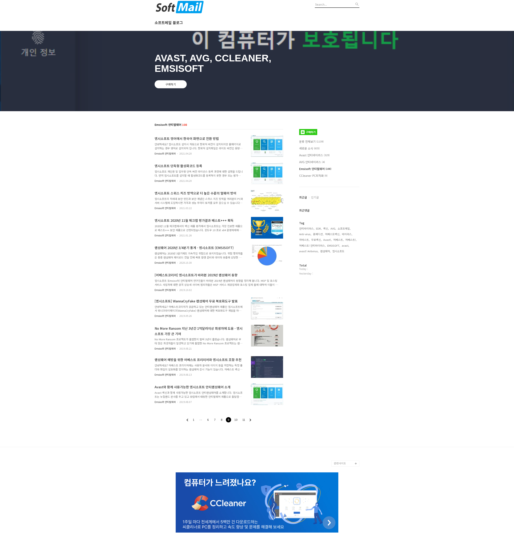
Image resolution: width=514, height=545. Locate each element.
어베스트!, (351, 240)
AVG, (333, 228)
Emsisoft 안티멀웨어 (165, 153)
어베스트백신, (332, 234)
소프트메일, (344, 228)
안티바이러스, (306, 228)
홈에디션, (318, 234)
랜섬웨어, (325, 251)
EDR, (319, 228)
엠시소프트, (338, 251)
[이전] (187, 420)
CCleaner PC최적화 (313, 176)
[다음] (250, 420)
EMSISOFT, (333, 245)
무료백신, (316, 240)
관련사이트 (340, 463)
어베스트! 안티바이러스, (312, 245)
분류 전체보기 (311, 141)
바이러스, (347, 234)
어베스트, (338, 240)
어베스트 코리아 (343, 444)
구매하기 (170, 84)
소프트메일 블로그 (169, 22)
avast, (345, 245)
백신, (326, 228)
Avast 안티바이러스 (314, 155)
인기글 (315, 197)
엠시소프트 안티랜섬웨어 (346, 454)
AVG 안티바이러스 (312, 162)
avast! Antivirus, (309, 251)
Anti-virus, (305, 234)
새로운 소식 (309, 148)
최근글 (303, 197)
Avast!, (327, 240)
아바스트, (304, 240)
